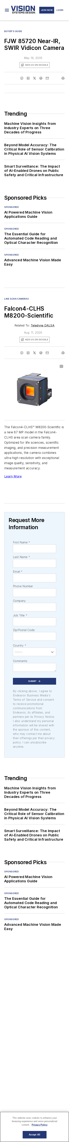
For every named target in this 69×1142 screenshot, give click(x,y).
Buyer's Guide (13, 31)
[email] (47, 78)
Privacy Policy (39, 1124)
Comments (20, 661)
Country (19, 645)
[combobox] (34, 652)
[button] (7, 10)
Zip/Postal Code (24, 630)
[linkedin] (28, 78)
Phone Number (23, 586)
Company (19, 601)
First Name (21, 542)
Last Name (21, 557)
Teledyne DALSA (43, 325)
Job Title (20, 615)
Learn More (13, 476)
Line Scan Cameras (16, 298)
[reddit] (41, 78)
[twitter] (34, 78)
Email (17, 571)
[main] (34, 1127)
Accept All (34, 1134)
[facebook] (22, 78)
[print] (63, 78)
